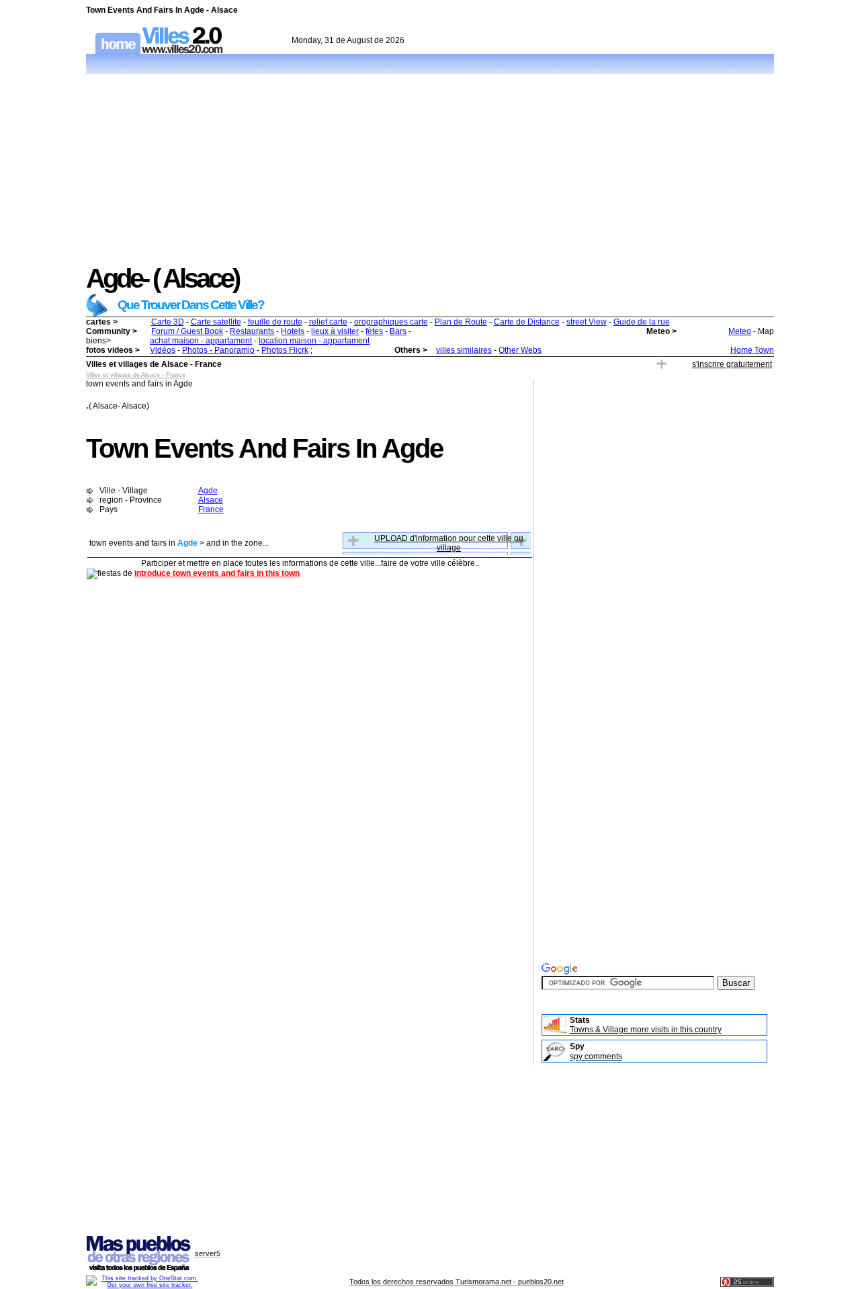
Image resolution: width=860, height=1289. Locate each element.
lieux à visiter (335, 331)
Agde (208, 490)
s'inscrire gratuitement (732, 364)
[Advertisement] (430, 169)
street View (586, 322)
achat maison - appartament (201, 340)
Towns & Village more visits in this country (646, 1029)
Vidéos (162, 350)
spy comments (596, 1056)
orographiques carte (391, 322)
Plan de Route (461, 322)
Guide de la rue (641, 322)
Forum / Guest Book (187, 331)
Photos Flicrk (284, 350)
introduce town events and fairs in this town (217, 573)
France (211, 509)
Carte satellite (216, 322)
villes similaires (464, 350)
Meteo (739, 331)
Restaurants (252, 331)
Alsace (210, 500)
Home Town (752, 350)
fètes (374, 331)
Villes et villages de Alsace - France (135, 375)
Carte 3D (167, 322)
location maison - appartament (314, 340)
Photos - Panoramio (218, 350)
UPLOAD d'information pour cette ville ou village (448, 543)
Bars (398, 331)
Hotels (292, 331)
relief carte (328, 322)
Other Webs (520, 350)
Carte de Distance (527, 322)
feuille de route (275, 322)
